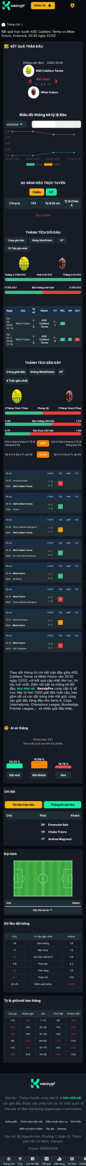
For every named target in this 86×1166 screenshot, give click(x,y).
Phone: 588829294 (43, 1148)
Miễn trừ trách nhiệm (31, 1128)
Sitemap (61, 1128)
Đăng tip (40, 5)
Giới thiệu (76, 1121)
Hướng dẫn (11, 1121)
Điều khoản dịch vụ (56, 1121)
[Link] (14, 6)
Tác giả (50, 1128)
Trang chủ (13, 24)
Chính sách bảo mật (31, 1121)
